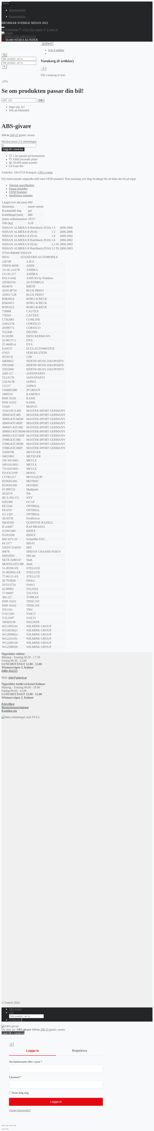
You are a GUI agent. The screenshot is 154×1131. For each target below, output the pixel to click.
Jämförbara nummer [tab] (21, 195)
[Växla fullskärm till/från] (6, 1125)
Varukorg (15, 1019)
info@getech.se (17, 677)
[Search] (4, 55)
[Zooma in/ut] (3, 1125)
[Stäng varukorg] (43, 68)
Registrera (79, 1050)
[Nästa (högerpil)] (6, 1128)
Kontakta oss (9, 710)
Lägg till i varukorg (13, 149)
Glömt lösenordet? (20, 1110)
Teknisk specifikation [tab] (21, 185)
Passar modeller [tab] (18, 188)
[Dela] (10, 1125)
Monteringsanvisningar (15, 707)
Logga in (32, 1050)
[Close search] (4, 67)
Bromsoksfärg (17, 10)
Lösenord (23, 1077)
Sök (40, 100)
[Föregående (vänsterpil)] (3, 1128)
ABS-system (45, 172)
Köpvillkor (8, 704)
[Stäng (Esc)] (14, 1125)
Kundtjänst (12, 29)
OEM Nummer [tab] (18, 192)
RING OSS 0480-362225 (20, 36)
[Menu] (3, 27)
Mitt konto (15, 1009)
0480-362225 (9, 670)
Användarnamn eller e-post (33, 1061)
